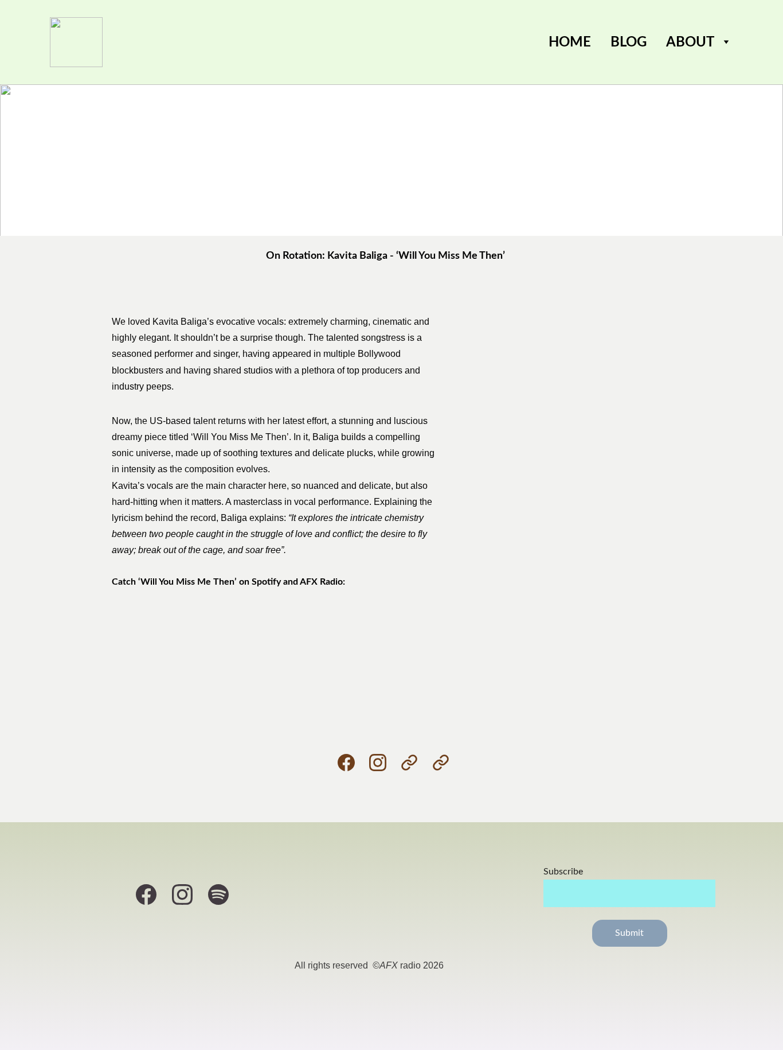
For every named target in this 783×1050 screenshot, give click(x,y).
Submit (629, 933)
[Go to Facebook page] (352, 762)
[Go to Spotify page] (218, 894)
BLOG (628, 42)
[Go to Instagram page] (383, 762)
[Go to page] (415, 762)
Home (570, 42)
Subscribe (563, 871)
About (690, 42)
